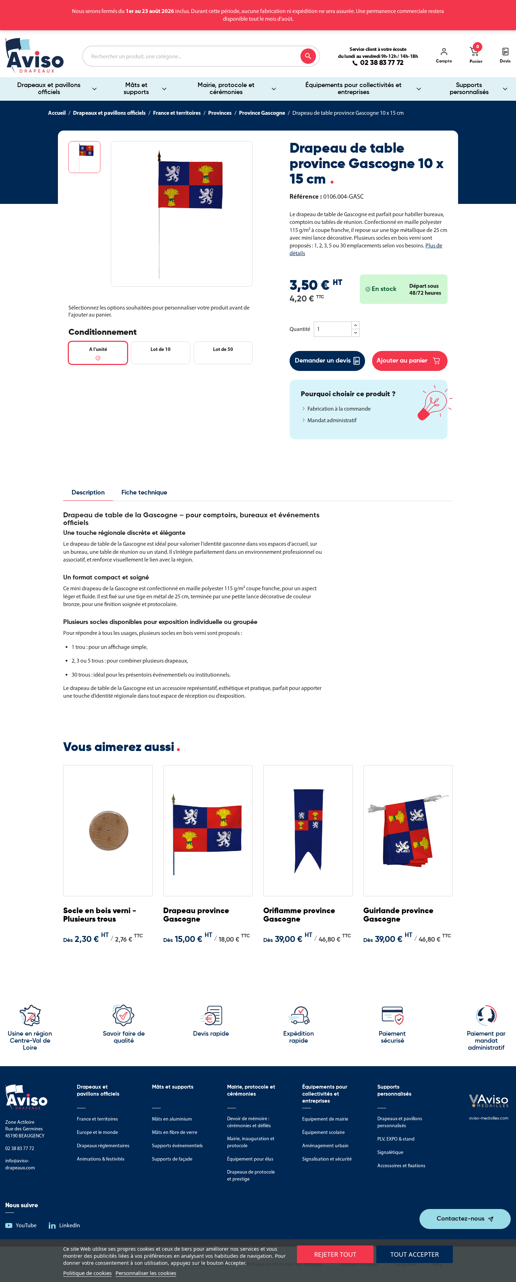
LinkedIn (69, 1225)
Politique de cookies (87, 1272)
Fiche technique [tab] (144, 493)
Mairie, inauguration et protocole (250, 1142)
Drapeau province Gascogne (196, 915)
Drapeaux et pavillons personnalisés (399, 1122)
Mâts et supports (136, 88)
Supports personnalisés (469, 88)
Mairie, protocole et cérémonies (226, 88)
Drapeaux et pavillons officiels (48, 88)
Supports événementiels (177, 1146)
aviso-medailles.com (488, 1118)
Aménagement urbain (325, 1146)
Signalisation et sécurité (327, 1159)
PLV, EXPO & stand (396, 1139)
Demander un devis (323, 361)
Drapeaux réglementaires (103, 1146)
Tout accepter (414, 1254)
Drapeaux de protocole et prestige (251, 1175)
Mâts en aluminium (172, 1119)
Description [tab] (88, 493)
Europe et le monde (97, 1132)
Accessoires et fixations (401, 1166)
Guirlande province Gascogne (398, 915)
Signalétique (390, 1152)
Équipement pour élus (250, 1159)
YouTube (26, 1225)
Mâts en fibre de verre (174, 1132)
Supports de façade (172, 1159)
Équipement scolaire (323, 1132)
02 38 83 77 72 (382, 63)
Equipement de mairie (325, 1119)
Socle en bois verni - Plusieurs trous (99, 915)
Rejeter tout (335, 1254)
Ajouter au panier (402, 361)
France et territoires (97, 1119)
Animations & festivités (101, 1159)
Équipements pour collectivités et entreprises (353, 88)
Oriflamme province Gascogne (299, 915)
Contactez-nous (460, 1219)
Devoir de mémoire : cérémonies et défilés (249, 1122)
